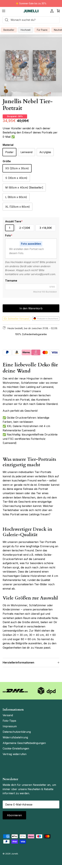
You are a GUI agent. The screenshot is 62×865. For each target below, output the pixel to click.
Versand (8, 715)
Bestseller (8, 29)
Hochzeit (25, 29)
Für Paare (42, 29)
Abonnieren (14, 815)
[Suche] (6, 20)
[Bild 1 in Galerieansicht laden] (31, 65)
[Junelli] (31, 11)
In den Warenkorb (31, 308)
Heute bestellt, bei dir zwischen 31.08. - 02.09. (32, 328)
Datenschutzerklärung (17, 731)
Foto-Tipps (9, 720)
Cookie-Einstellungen (16, 748)
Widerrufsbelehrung (15, 737)
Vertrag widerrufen (14, 754)
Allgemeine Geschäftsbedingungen (24, 743)
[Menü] (3, 11)
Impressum (10, 726)
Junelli (14, 853)
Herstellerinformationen (18, 662)
